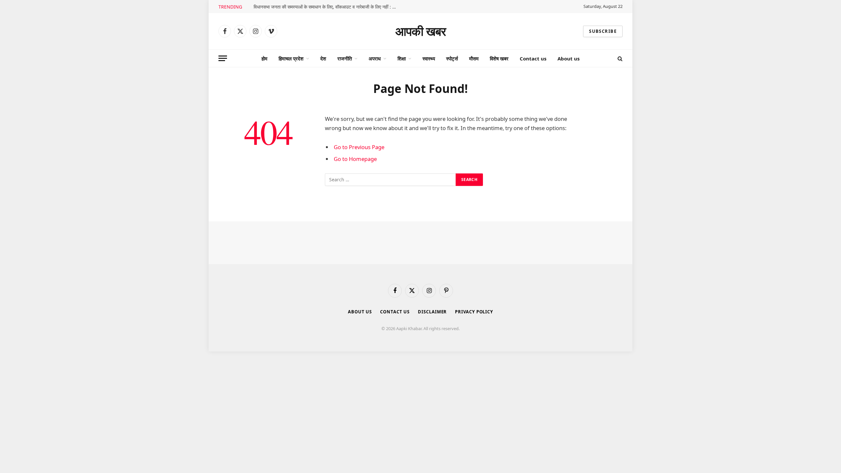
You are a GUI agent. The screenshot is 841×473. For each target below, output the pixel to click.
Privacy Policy (474, 312)
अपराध (375, 58)
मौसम (474, 58)
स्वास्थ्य (428, 58)
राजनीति (344, 58)
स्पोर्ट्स (452, 58)
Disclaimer (432, 312)
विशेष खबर (499, 58)
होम (264, 58)
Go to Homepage (355, 159)
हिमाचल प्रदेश (291, 58)
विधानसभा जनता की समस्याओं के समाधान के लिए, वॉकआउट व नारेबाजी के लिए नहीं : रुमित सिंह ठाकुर (327, 7)
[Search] (619, 58)
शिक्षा (402, 58)
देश (323, 58)
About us (568, 58)
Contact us (533, 58)
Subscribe (603, 31)
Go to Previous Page (359, 147)
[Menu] (222, 58)
